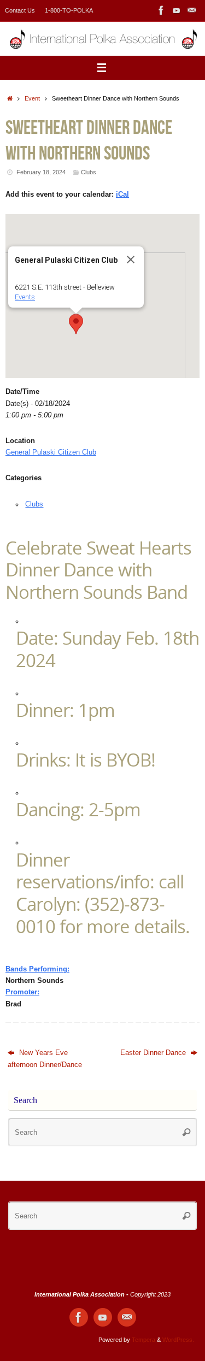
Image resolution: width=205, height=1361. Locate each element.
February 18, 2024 (41, 172)
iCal (122, 194)
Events (25, 297)
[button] (76, 324)
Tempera (143, 1339)
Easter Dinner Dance (154, 1053)
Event (32, 98)
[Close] (131, 259)
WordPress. (178, 1339)
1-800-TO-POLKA (69, 10)
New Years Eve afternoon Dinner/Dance (45, 1058)
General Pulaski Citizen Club (50, 452)
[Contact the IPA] (192, 10)
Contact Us (20, 10)
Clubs (88, 172)
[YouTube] (176, 10)
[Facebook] (161, 10)
